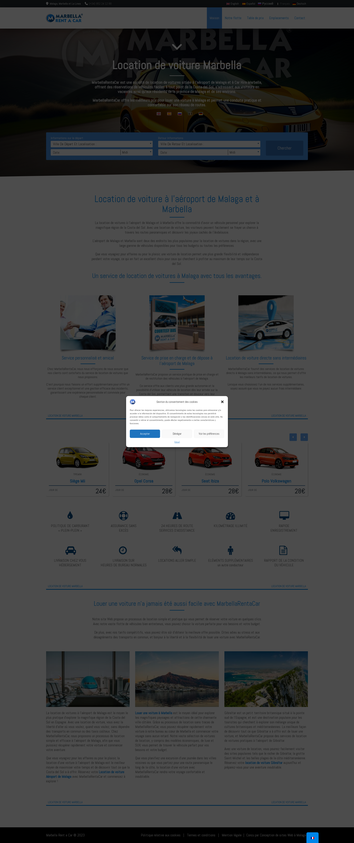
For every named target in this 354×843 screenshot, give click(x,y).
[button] (222, 402)
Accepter (145, 433)
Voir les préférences (209, 433)
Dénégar (177, 433)
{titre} (177, 441)
